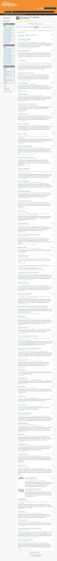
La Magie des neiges (23, 256)
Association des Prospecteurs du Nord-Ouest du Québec (33, 306)
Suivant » (39, 555)
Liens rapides (41, 8)
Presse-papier (34, 8)
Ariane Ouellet (21, 465)
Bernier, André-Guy (7, 39)
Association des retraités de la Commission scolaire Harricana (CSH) (35, 265)
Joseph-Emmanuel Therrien (25, 146)
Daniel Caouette (22, 405)
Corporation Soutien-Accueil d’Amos (27, 35)
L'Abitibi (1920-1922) (30, 478)
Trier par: (44, 27)
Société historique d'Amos (25, 413)
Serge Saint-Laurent (23, 94)
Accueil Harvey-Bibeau (23, 168)
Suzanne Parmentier (23, 123)
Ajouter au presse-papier (52, 35)
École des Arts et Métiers (24, 39)
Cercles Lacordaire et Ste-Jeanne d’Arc (28, 336)
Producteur (7, 24)
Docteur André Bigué (23, 181)
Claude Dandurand (23, 114)
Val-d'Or (5, 83)
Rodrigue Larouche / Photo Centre (27, 104)
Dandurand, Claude (8, 31)
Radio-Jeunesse (22, 369)
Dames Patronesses (23, 223)
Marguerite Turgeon (23, 327)
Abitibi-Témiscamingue (8, 75)
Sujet (5, 86)
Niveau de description (7, 88)
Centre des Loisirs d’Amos (24, 201)
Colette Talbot (21, 211)
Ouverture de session (49, 8)
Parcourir (7, 11)
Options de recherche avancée (35, 23)
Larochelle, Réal (7, 37)
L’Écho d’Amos (21, 396)
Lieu (5, 66)
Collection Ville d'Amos (24, 50)
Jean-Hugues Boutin (23, 423)
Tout (5, 26)
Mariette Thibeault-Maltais (25, 294)
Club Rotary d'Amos (23, 454)
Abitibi (5, 78)
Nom (5, 45)
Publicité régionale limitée (9, 48)
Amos (5, 76)
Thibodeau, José (7, 53)
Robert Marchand (22, 378)
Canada (5, 70)
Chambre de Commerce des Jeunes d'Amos (29, 348)
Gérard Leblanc (22, 316)
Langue (38, 8)
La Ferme (5, 81)
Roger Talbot (21, 434)
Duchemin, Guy (7, 42)
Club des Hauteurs (23, 520)
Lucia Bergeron (22, 511)
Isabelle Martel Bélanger (24, 191)
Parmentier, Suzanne (8, 50)
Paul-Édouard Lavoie (23, 444)
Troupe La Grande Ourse (9, 58)
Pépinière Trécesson (23, 282)
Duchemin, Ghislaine (8, 41)
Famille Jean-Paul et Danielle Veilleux (11, 27)
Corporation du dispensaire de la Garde (28, 272)
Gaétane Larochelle (23, 360)
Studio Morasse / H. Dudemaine (26, 157)
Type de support (8, 91)
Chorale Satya (21, 386)
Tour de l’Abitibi (22, 60)
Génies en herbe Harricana (9, 34)
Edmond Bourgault (23, 83)
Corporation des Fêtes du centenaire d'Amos (29, 528)
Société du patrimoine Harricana (10, 29)
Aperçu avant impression (22, 27)
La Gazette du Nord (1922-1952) (33, 489)
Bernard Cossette (22, 133)
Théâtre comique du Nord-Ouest (10, 55)
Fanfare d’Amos (22, 499)
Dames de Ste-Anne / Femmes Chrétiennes (29, 235)
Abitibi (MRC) (6, 73)
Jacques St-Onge (22, 247)
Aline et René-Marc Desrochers (26, 73)
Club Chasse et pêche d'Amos (10, 36)
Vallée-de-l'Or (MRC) (8, 80)
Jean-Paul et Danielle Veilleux (25, 540)
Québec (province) (7, 71)
